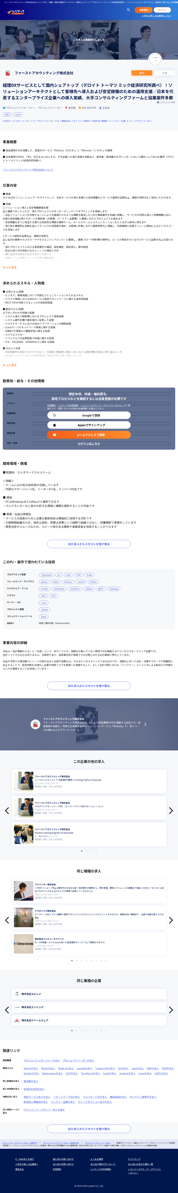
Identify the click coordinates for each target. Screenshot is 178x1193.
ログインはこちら (89, 443)
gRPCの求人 (161, 1073)
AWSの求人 (153, 1068)
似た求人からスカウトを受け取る (89, 544)
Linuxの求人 (145, 1073)
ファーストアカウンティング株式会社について (28, 169)
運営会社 (19, 1169)
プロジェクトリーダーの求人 (78, 1060)
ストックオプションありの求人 (95, 1102)
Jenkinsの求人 (127, 1073)
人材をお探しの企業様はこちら (156, 15)
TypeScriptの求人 (105, 1068)
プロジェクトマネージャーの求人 (42, 1060)
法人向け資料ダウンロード (102, 1164)
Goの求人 (123, 1068)
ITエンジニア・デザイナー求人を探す (44, 1109)
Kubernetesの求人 (52, 1073)
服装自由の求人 (118, 1097)
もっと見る (10, 267)
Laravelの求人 (84, 1068)
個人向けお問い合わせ (63, 1159)
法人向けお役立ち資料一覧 (140, 1164)
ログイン (162, 9)
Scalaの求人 (109, 1073)
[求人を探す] (128, 9)
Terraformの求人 (90, 1073)
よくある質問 (96, 1159)
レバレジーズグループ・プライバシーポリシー (102, 405)
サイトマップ (134, 1159)
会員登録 (143, 9)
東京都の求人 (31, 1081)
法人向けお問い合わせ (63, 1164)
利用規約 (51, 405)
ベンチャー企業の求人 (63, 1102)
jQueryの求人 (31, 1068)
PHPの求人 (168, 1068)
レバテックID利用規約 (68, 405)
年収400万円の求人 (34, 1089)
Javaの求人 (137, 1068)
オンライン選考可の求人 (143, 1097)
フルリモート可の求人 (95, 1097)
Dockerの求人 (31, 1073)
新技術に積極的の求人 (36, 1102)
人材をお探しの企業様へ (26, 1164)
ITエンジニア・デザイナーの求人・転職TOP (20, 1143)
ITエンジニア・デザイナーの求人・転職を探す (61, 1143)
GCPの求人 (72, 1073)
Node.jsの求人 (66, 1068)
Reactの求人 (48, 1068)
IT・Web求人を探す (24, 1159)
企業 (164, 73)
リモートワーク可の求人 (66, 1097)
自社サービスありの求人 (37, 1097)
